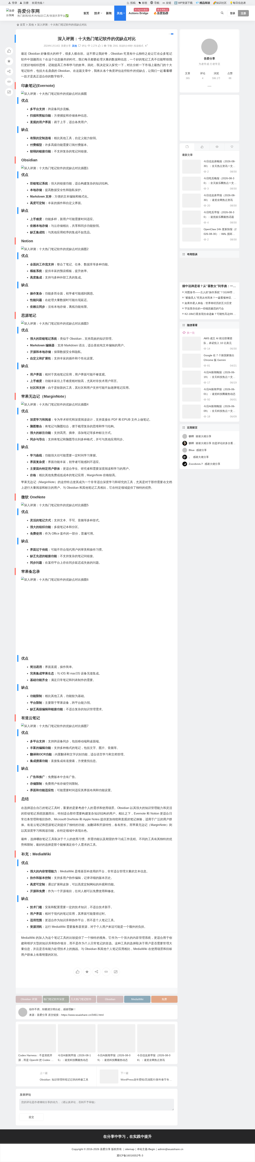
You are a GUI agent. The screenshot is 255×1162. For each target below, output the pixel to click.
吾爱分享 (105, 1149)
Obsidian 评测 (29, 999)
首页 (86, 13)
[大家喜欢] (202, 147)
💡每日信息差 (238, 2)
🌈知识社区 (220, 2)
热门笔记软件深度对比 (56, 999)
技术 (97, 13)
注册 (26, 2)
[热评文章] (231, 147)
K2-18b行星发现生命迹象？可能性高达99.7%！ (212, 313)
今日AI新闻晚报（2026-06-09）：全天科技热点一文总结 (219, 411)
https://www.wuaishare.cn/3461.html (82, 1014)
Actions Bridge (138, 12)
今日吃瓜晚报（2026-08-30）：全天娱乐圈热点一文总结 (220, 183)
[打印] (105, 45)
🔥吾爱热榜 (160, 12)
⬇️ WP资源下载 (183, 2)
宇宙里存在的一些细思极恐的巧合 (204, 308)
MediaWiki (137, 999)
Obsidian (110, 999)
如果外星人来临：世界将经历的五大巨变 (208, 303)
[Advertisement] (209, 118)
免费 (164, 999)
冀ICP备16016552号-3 (130, 1155)
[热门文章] (216, 147)
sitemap (129, 1149)
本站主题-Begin (146, 1149)
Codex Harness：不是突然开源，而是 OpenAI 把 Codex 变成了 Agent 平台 (36, 1060)
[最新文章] (187, 147)
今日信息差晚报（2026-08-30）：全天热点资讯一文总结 (219, 166)
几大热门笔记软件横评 (83, 999)
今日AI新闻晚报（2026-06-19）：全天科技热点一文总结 (219, 377)
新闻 (109, 13)
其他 (119, 13)
